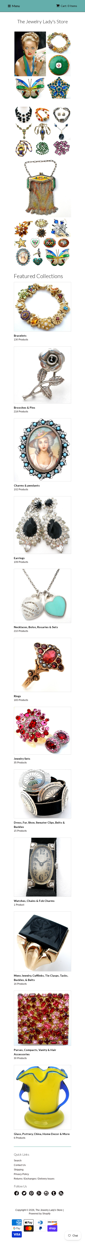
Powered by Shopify (39, 1213)
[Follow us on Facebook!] (17, 1194)
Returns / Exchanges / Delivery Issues (34, 1178)
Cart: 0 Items (69, 5)
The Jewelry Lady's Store (42, 21)
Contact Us (20, 1165)
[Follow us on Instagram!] (47, 1194)
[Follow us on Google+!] (39, 1194)
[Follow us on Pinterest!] (32, 1194)
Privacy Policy (21, 1174)
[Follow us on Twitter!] (25, 1194)
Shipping (19, 1169)
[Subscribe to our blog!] (62, 1194)
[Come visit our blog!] (54, 1194)
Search (18, 1160)
